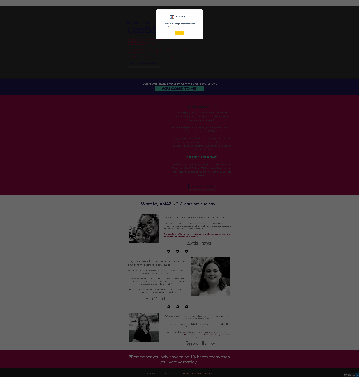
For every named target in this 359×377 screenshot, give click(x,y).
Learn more (179, 33)
